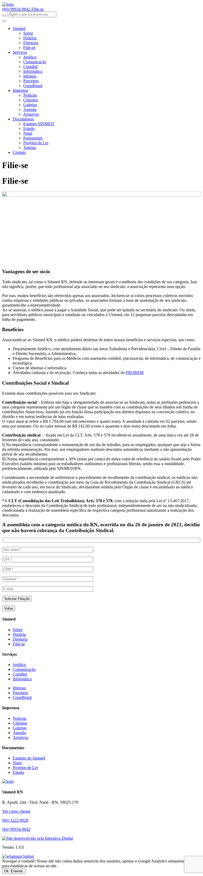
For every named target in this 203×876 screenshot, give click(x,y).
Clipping (30, 100)
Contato (19, 152)
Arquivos (31, 114)
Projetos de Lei (35, 143)
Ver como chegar (16, 811)
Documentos (23, 119)
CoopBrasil (32, 85)
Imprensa (20, 90)
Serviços (20, 52)
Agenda (29, 109)
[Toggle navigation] (4, 21)
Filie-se (37, 9)
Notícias (30, 95)
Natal (27, 133)
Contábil (30, 66)
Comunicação (34, 62)
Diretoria (30, 43)
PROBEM (135, 372)
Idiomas (29, 76)
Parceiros (31, 81)
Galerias (30, 104)
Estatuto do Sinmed (29, 758)
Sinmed (19, 28)
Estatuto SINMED (38, 124)
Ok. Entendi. (14, 871)
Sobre (28, 33)
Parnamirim (33, 138)
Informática (32, 71)
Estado (29, 128)
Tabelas (29, 147)
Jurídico (29, 57)
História (29, 38)
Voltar (8, 608)
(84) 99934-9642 (16, 9)
